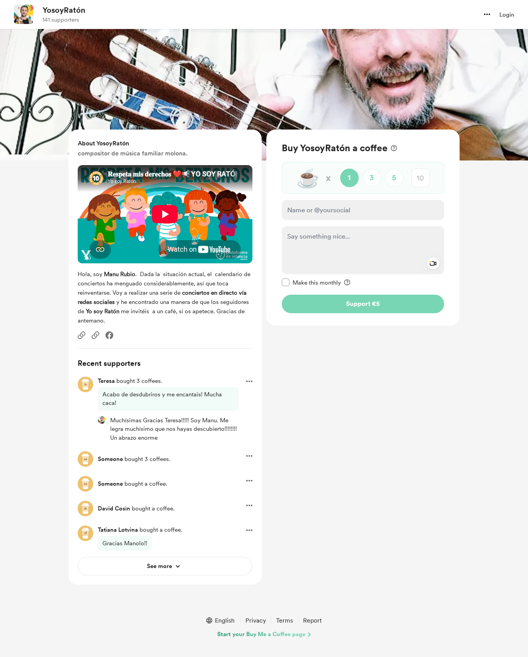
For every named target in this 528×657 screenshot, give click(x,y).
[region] (363, 228)
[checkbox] (311, 282)
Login (506, 14)
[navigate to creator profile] (23, 14)
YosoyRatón (64, 10)
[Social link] (81, 335)
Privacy (255, 620)
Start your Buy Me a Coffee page (261, 634)
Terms (284, 620)
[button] (487, 14)
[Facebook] (109, 335)
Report (312, 620)
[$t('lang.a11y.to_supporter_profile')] (102, 420)
